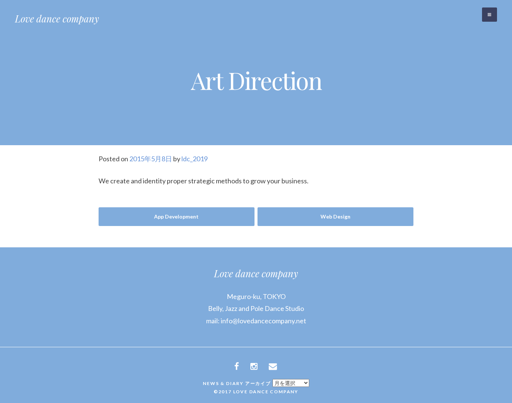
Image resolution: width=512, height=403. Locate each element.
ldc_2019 (194, 159)
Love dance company (57, 18)
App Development (176, 216)
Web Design (335, 216)
